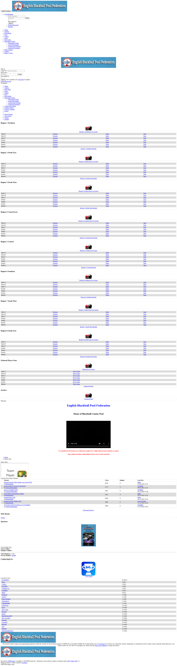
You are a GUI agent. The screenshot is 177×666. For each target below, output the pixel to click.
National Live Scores (88, 369)
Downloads (7, 96)
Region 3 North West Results (88, 208)
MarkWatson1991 (7, 616)
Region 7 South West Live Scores (88, 310)
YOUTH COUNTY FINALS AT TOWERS (17, 505)
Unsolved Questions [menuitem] (14, 48)
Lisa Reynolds (142, 501)
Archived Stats (88, 399)
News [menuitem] (6, 38)
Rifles (139, 482)
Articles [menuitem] (6, 31)
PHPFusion (11, 661)
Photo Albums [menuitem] (8, 50)
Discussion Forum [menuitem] (13, 43)
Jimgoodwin (5, 601)
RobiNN (24, 663)
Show (27, 18)
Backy (4, 614)
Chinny (4, 584)
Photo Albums (8, 114)
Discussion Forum (9, 98)
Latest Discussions (13, 101)
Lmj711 (4, 597)
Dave (3, 607)
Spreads (4, 620)
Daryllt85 (4, 586)
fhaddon (4, 628)
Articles (6, 88)
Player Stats (76, 371)
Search (6, 111)
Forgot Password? (13, 25)
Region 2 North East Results (88, 178)
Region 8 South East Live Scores (88, 339)
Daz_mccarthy (6, 618)
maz (3, 626)
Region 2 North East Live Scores (88, 161)
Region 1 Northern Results (88, 149)
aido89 (14, 555)
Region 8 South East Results (88, 356)
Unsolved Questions (14, 104)
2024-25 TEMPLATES (11, 490)
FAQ (5, 94)
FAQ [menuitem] (5, 35)
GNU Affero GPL (72, 661)
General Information (11, 488)
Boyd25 (4, 612)
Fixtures (55, 134)
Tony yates (5, 609)
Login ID (4, 71)
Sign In (11, 23)
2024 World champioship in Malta (14, 493)
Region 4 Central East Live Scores (88, 221)
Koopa (3, 518)
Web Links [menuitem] (7, 40)
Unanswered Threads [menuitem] (14, 46)
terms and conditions (101, 645)
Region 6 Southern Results (88, 297)
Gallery (6, 93)
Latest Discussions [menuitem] (13, 45)
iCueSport (102, 644)
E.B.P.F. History (9, 108)
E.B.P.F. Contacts (9, 109)
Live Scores (7, 116)
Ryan (3, 582)
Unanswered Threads (14, 103)
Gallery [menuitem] (6, 36)
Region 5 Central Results (88, 267)
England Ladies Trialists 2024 (12, 501)
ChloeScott (5, 605)
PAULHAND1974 (7, 631)
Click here (21, 79)
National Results (88, 386)
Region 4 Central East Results (88, 238)
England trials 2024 (9, 497)
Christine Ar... (6, 588)
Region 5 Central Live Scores (88, 250)
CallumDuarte (6, 603)
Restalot (4, 624)
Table (107, 134)
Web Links (7, 89)
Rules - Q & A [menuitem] (8, 53)
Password (4, 72)
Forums (6, 119)
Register (10, 27)
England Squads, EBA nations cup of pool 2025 (18, 482)
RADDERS (5, 580)
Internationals (9, 484)
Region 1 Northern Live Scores (88, 132)
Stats (144, 134)
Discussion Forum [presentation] (9, 41)
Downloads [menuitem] (7, 33)
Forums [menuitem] (6, 51)
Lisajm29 (4, 622)
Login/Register (8, 14)
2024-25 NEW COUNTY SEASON (15, 486)
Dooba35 (4, 595)
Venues (6, 117)
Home (6, 86)
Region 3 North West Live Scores (88, 191)
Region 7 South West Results (88, 327)
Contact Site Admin (10, 106)
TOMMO (140, 486)
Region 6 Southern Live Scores (88, 280)
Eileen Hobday (6, 599)
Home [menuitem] (6, 30)
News (6, 91)
